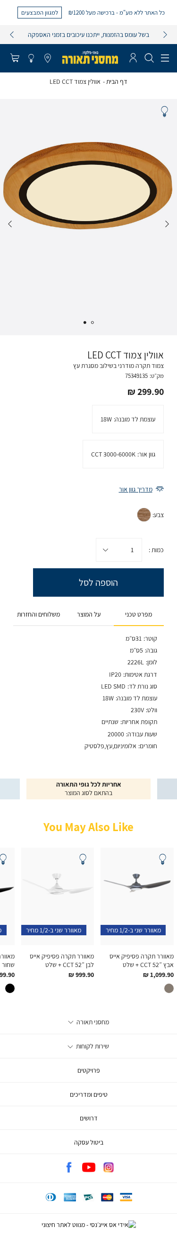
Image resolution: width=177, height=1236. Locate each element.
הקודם (11, 34)
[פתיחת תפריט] (165, 58)
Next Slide (10, 224)
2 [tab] (85, 322)
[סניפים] (47, 58)
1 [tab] (92, 322)
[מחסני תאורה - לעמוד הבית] (90, 57)
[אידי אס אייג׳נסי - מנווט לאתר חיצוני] (89, 1224)
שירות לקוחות (92, 1046)
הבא (165, 34)
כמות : (156, 550)
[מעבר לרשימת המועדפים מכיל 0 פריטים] (31, 58)
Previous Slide (167, 224)
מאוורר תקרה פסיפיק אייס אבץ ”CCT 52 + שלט (142, 960)
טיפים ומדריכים (89, 1094)
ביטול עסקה (88, 1142)
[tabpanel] (88, 217)
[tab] (139, 614)
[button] (14, 58)
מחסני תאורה (92, 1022)
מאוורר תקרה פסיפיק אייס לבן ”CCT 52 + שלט (62, 960)
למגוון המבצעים (39, 12)
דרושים (89, 1118)
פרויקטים (88, 1070)
